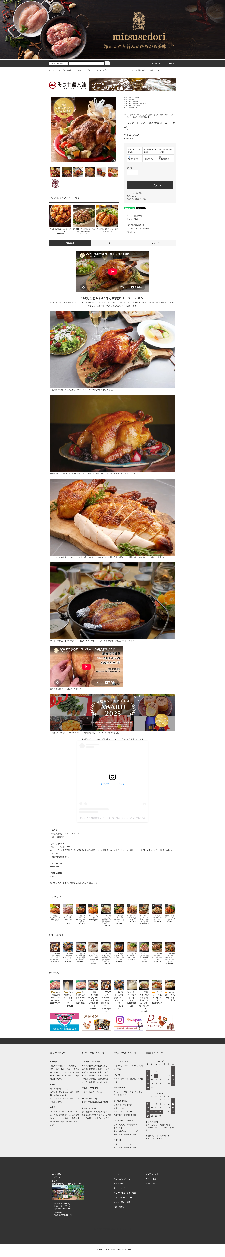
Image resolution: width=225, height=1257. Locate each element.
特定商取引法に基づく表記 (136, 199)
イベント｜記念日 (135, 105)
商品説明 (70, 243)
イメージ (112, 243)
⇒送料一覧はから (92, 1092)
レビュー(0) (155, 243)
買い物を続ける (132, 232)
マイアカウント (152, 1174)
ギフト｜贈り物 (134, 97)
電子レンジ (143, 103)
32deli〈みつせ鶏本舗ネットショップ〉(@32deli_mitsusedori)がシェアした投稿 (112, 818)
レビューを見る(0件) (134, 216)
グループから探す (84, 70)
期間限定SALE (134, 107)
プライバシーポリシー (123, 1197)
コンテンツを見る (101, 70)
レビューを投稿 (132, 219)
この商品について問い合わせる (138, 229)
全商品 (132, 99)
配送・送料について (122, 1183)
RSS (115, 1207)
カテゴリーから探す (66, 70)
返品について (131, 196)
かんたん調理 (134, 101)
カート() (171, 63)
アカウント (156, 63)
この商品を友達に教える (136, 225)
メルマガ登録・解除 (138, 70)
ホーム (51, 70)
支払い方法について (122, 1179)
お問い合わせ (155, 70)
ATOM (121, 1207)
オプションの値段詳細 (134, 193)
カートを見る (151, 1179)
